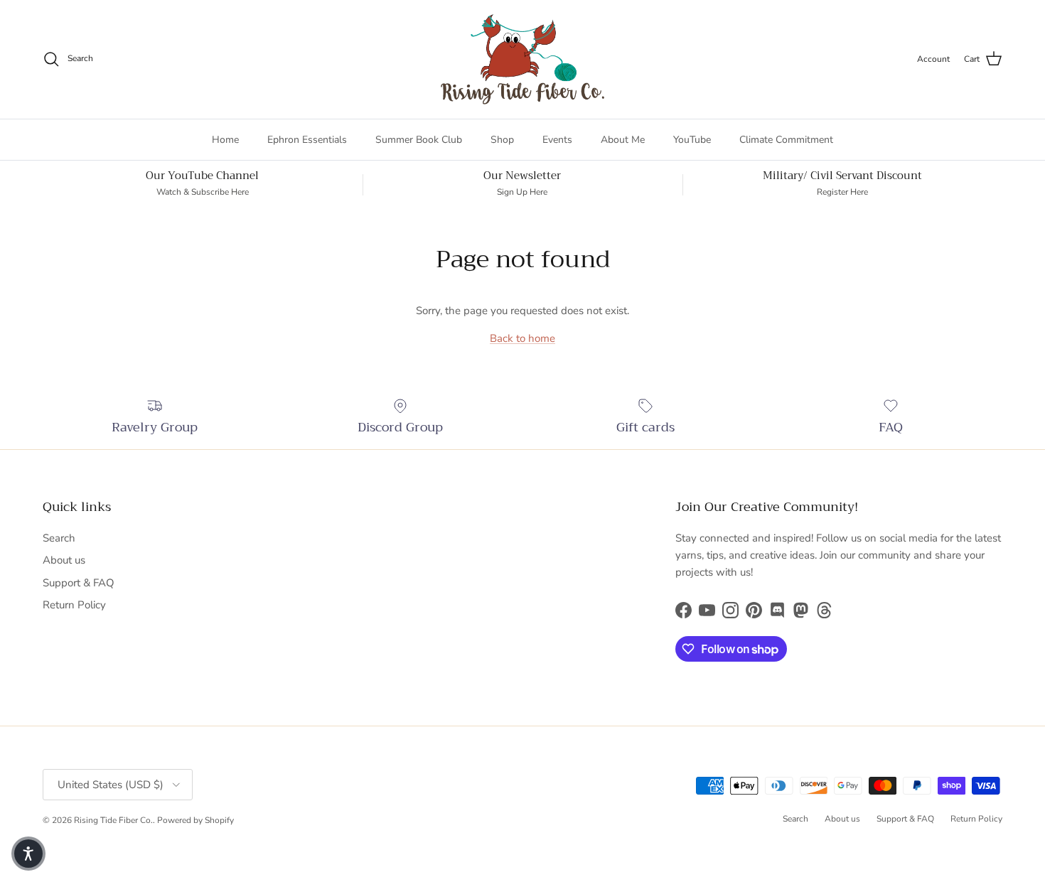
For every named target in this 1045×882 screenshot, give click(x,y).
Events (557, 139)
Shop (502, 139)
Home (225, 139)
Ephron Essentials (307, 139)
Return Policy (74, 605)
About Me (623, 139)
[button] (28, 854)
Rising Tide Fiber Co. (113, 820)
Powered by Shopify (195, 820)
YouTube (692, 139)
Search (59, 538)
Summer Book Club (418, 139)
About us (64, 560)
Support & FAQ (78, 583)
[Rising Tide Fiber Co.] (522, 59)
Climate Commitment (786, 139)
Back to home (522, 338)
